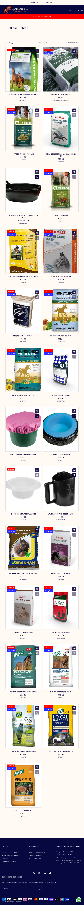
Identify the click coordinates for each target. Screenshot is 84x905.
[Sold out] (37, 56)
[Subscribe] (39, 888)
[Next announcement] (77, 2)
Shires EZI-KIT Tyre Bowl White (23, 514)
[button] (81, 9)
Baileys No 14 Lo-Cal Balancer (61, 751)
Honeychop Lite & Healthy (60, 336)
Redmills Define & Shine (60, 573)
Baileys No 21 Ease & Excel (60, 692)
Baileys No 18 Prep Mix (23, 811)
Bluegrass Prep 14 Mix (61, 395)
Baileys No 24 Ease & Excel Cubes (23, 692)
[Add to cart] (37, 416)
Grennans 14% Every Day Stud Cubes (23, 573)
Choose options (37, 177)
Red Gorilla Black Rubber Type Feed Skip (23, 216)
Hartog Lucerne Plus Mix (23, 154)
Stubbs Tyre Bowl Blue (60, 455)
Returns (5, 859)
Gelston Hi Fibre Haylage (23, 336)
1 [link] (27, 826)
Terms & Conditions (10, 852)
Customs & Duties (9, 862)
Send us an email (35, 855)
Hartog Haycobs (61, 215)
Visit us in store (35, 859)
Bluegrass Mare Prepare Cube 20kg (23, 95)
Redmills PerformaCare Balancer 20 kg (61, 155)
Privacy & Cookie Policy (11, 855)
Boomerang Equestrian (14, 901)
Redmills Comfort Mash (23, 633)
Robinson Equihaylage (60, 95)
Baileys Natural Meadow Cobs (23, 751)
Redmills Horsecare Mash (60, 277)
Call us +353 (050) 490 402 (40, 852)
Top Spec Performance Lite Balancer (23, 277)
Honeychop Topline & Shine (23, 395)
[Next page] (56, 826)
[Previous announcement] (6, 2)
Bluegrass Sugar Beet (61, 633)
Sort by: (39, 43)
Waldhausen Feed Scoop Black (60, 514)
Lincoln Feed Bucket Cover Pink (23, 455)
